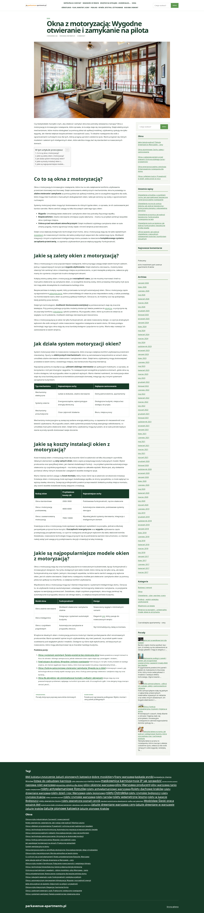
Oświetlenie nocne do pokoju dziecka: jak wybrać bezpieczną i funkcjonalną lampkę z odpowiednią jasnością (152, 207)
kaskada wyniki (144, 777)
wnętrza (108, 308)
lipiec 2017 (142, 560)
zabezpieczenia (55, 293)
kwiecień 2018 (143, 544)
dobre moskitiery (103, 777)
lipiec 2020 (142, 481)
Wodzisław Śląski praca (159, 801)
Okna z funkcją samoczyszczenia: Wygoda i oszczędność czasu (51, 840)
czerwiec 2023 (143, 362)
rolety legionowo (95, 793)
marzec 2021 (143, 449)
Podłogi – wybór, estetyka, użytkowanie (107, 7)
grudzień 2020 (143, 461)
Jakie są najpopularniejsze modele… (50, 164)
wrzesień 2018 (143, 525)
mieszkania (58, 311)
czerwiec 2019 (143, 509)
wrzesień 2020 (143, 473)
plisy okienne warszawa (99, 785)
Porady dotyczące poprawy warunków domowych (56, 696)
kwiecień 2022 (143, 398)
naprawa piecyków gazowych (169, 781)
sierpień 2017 (143, 556)
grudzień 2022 (143, 382)
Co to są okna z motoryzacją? (48, 153)
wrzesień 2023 (143, 350)
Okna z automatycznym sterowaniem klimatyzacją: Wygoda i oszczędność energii (58, 880)
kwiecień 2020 (143, 493)
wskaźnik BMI (33, 804)
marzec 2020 (143, 497)
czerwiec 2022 (143, 390)
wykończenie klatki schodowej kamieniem (56, 805)
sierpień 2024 (143, 323)
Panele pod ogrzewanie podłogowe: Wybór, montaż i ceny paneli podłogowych (105, 697)
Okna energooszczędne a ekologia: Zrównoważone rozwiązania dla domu (152, 169)
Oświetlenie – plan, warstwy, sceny (75, 7)
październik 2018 (145, 521)
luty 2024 (141, 342)
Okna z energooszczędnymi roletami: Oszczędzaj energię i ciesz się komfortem (57, 833)
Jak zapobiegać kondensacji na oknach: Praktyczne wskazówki (50, 843)
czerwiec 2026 (143, 291)
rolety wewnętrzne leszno (130, 797)
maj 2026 (141, 295)
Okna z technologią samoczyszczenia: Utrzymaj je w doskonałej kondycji (55, 836)
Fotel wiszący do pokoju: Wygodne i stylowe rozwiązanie (63, 661)
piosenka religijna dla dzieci (69, 785)
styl (103, 616)
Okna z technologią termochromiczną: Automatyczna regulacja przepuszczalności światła (62, 829)
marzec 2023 (143, 374)
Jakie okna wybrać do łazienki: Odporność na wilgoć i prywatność (52, 884)
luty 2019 (141, 513)
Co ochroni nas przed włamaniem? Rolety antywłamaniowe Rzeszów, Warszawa (57, 857)
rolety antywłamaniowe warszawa (108, 789)
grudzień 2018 (143, 517)
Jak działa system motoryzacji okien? (51, 158)
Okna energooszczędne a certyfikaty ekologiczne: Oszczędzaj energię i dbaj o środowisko (62, 850)
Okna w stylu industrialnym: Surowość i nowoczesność (47, 819)
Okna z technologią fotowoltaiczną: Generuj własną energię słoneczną (54, 867)
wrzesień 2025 (143, 319)
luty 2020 (141, 501)
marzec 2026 (143, 303)
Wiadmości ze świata (91, 3)
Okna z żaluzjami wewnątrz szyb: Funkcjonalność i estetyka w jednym (53, 877)
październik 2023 (145, 346)
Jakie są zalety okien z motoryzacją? (50, 156)
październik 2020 (145, 469)
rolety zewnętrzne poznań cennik (80, 801)
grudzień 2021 (143, 414)
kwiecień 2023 (143, 370)
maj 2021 (141, 441)
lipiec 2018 (142, 533)
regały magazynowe (33, 789)
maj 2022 (141, 394)
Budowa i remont (131, 7)
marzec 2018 (143, 548)
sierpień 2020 (143, 477)
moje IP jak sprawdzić (147, 781)
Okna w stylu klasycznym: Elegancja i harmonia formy (47, 887)
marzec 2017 (143, 572)
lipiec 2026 (142, 287)
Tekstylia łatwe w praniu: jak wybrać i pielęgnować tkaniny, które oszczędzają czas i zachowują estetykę (152, 735)
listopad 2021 (143, 418)
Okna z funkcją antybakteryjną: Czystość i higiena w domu (152, 708)
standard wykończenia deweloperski (114, 801)
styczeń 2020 (143, 505)
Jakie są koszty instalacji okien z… (49, 161)
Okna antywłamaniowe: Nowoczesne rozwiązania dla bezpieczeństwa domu (56, 873)
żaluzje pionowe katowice (61, 808)
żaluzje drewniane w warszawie (155, 804)
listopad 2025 (143, 315)
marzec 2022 (143, 402)
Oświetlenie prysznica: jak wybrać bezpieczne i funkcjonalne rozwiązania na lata (151, 216)
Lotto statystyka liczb (79, 781)
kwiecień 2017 (143, 568)
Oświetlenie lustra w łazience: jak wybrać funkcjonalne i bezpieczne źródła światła (151, 225)
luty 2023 (141, 378)
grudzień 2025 (143, 311)
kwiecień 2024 (143, 334)
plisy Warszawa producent (133, 785)
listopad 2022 (143, 386)
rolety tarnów (104, 797)
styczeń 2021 (143, 457)
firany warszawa (124, 777)
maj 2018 (141, 541)
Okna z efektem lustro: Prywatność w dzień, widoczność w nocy (152, 177)
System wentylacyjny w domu (37, 846)
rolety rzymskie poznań (54, 797)
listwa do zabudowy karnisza (52, 781)
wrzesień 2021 (143, 426)
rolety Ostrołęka (117, 793)
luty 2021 (141, 453)
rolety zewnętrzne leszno (50, 801)
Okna (134, 3)
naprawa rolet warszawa (41, 785)
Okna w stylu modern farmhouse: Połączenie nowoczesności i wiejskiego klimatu (58, 863)
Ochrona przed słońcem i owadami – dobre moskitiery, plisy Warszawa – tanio (57, 870)
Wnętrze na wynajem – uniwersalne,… (115, 3)
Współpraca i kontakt (72, 3)
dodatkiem (38, 235)
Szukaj (175, 5)
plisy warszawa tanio (164, 785)
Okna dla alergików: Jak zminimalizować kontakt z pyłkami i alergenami (70, 678)
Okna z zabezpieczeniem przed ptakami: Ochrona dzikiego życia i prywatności (151, 159)
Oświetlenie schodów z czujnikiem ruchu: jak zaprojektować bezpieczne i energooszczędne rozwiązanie (153, 197)
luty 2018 (141, 552)
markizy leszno (94, 781)
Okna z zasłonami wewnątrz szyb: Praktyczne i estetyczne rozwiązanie (54, 890)
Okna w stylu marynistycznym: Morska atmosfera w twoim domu (52, 853)
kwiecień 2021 (143, 445)
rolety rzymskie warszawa (79, 797)
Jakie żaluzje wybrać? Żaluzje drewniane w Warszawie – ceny (150, 143)
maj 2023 (141, 366)
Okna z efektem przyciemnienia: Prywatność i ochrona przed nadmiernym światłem (59, 826)
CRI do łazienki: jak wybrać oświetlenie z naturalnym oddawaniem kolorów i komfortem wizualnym (152, 235)
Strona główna (172, 907)
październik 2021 (145, 422)
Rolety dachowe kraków (147, 789)
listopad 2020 (143, 465)
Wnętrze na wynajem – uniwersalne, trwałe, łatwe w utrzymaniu (152, 611)
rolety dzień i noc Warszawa (68, 793)
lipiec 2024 (142, 326)
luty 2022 (141, 406)
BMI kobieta (33, 777)
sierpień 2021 (143, 430)
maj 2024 (141, 330)
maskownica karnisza (116, 781)
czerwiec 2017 (143, 564)
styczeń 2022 (143, 410)
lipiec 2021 (142, 434)
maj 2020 (141, 489)
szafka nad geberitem (135, 801)
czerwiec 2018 (143, 536)
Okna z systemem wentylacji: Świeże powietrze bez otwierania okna (68, 655)
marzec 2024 (143, 338)
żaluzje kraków (34, 808)
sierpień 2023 (143, 354)
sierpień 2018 (143, 529)
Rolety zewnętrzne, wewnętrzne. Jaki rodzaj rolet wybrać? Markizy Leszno (55, 823)
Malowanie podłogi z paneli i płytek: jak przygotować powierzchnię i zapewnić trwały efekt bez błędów (153, 661)
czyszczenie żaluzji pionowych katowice (65, 777)
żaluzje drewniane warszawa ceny (113, 804)
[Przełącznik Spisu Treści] (66, 150)
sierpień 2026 (143, 283)
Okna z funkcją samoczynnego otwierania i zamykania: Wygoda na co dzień (72, 668)
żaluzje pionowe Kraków (94, 808)
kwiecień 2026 (143, 299)
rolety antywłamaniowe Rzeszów (63, 789)
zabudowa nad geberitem (81, 805)
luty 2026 (141, 307)
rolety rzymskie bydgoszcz (144, 793)
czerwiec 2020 (143, 485)
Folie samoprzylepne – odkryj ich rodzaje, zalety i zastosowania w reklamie (152, 685)
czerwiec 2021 (143, 437)
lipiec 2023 (142, 358)
